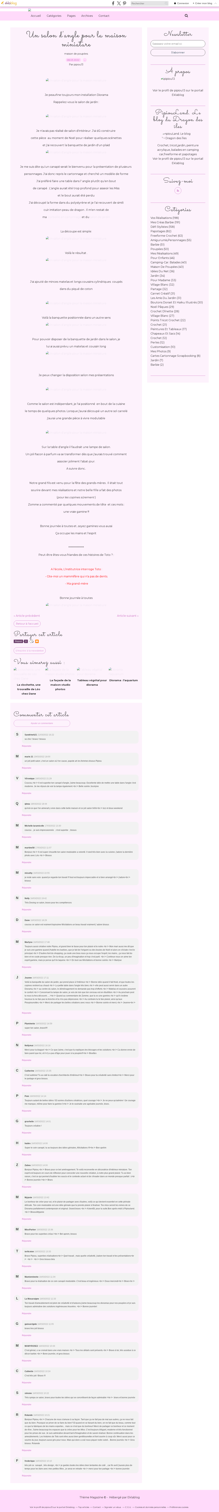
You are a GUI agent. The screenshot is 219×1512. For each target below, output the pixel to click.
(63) (167, 235)
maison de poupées (76, 53)
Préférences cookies (179, 1507)
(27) (162, 315)
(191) (165, 222)
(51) (158, 244)
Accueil (36, 15)
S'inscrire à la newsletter (30, 650)
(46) (163, 258)
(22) (168, 320)
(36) (163, 271)
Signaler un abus (112, 1507)
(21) (159, 324)
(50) (160, 249)
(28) (165, 311)
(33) (163, 280)
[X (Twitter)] (119, 3)
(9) (161, 351)
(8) (176, 355)
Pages (71, 15)
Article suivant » (128, 615)
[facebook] (113, 3)
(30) (177, 302)
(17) (169, 329)
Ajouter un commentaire (42, 723)
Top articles (83, 1507)
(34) (158, 275)
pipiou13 (179, 158)
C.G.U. (128, 1507)
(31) (163, 293)
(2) (157, 364)
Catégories (54, 15)
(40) (169, 262)
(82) (161, 231)
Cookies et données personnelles (150, 1507)
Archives (87, 15)
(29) (162, 307)
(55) (171, 240)
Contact (104, 15)
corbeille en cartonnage (64, 217)
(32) (162, 284)
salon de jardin (100, 217)
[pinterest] (124, 3)
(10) (163, 347)
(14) (165, 333)
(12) (159, 338)
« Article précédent (27, 615)
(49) (165, 253)
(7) (157, 360)
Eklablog (133, 1497)
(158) (163, 226)
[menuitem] (35, 16)
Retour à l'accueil (27, 623)
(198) (165, 218)
